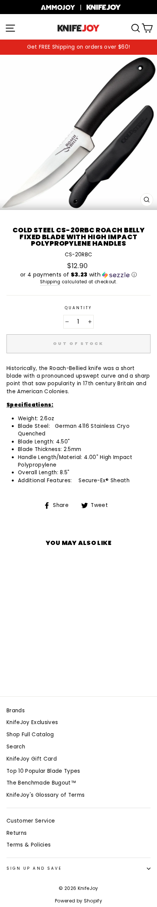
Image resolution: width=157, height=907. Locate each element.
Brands (15, 710)
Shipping (50, 282)
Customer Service (30, 820)
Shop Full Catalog (30, 734)
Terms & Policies (28, 844)
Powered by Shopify (78, 900)
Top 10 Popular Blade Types (43, 771)
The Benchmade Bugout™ (41, 782)
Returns (16, 833)
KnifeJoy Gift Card (31, 758)
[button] (78, 275)
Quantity (78, 308)
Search (15, 746)
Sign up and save (34, 868)
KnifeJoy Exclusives (32, 722)
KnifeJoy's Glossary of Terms (45, 795)
